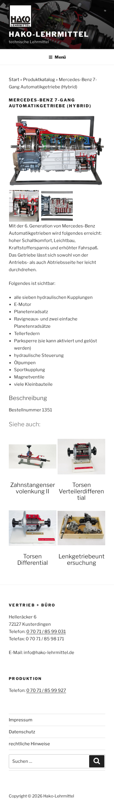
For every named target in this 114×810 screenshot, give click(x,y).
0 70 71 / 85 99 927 (46, 690)
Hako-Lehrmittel (49, 34)
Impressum (20, 720)
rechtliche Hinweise (29, 743)
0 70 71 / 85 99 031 (46, 631)
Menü (60, 57)
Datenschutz (22, 731)
